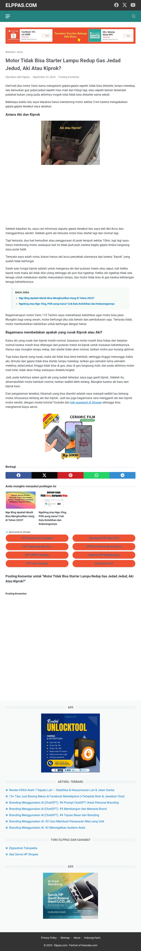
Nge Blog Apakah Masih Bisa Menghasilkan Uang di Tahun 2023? (56, 298)
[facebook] (116, 5)
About (76, 937)
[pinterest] (70, 475)
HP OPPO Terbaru (37, 555)
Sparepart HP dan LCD (104, 538)
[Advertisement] (70, 196)
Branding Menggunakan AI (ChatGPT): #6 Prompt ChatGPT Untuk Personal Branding (64, 802)
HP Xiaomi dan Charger (37, 538)
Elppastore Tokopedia (23, 848)
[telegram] (122, 475)
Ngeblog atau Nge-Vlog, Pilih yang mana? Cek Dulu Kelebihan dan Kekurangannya (67, 303)
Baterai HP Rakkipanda (103, 555)
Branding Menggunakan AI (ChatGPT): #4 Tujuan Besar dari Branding (54, 815)
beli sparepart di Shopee (86, 402)
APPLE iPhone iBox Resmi (104, 546)
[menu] (10, 16)
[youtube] (132, 5)
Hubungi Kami (92, 937)
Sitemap (65, 937)
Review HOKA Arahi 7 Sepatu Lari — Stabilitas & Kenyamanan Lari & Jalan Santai (61, 790)
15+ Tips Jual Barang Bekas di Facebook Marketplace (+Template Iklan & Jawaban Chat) (67, 796)
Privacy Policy (49, 937)
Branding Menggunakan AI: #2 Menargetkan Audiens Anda (47, 827)
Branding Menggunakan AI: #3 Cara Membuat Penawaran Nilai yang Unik (56, 821)
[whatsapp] (97, 475)
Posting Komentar (69, 77)
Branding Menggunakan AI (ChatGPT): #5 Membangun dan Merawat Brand (58, 809)
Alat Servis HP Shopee (23, 854)
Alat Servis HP (103, 563)
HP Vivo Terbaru (37, 563)
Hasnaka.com (89, 945)
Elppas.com (21, 5)
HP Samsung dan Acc (37, 546)
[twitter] (124, 5)
